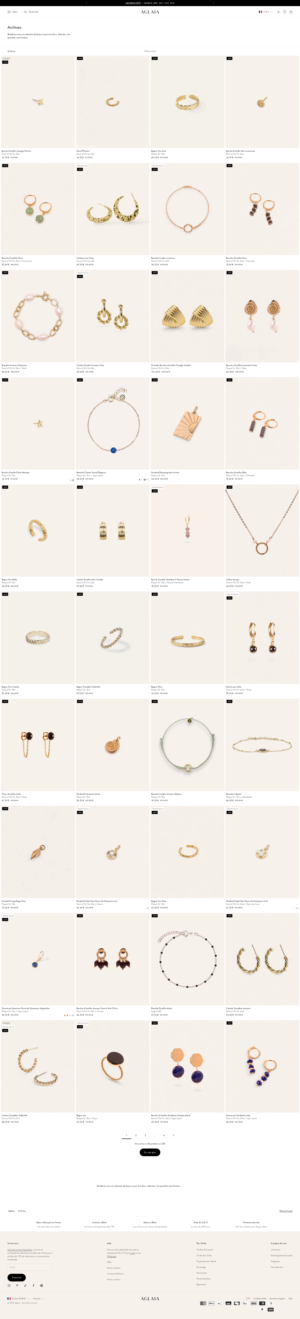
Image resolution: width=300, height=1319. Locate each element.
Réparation (201, 1284)
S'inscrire (16, 1277)
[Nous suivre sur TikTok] (25, 1285)
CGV (248, 1298)
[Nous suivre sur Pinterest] (17, 1285)
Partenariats (202, 1272)
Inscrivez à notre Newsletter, (20, 1249)
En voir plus (150, 1152)
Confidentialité (259, 1298)
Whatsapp (111, 1256)
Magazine (275, 1261)
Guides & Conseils (205, 1249)
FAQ (109, 1262)
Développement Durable (281, 1255)
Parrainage (201, 1267)
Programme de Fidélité (206, 1261)
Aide (290, 1298)
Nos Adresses (277, 1267)
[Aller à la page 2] (173, 1135)
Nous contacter (114, 1267)
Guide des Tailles (204, 1255)
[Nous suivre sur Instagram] (9, 1285)
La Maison (275, 1249)
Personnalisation (204, 1278)
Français (36, 1298)
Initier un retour (113, 1279)
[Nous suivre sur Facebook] (33, 1285)
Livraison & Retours (115, 1273)
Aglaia (11, 1210)
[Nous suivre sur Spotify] (41, 1285)
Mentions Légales (277, 1298)
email (132, 1253)
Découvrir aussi (286, 1210)
